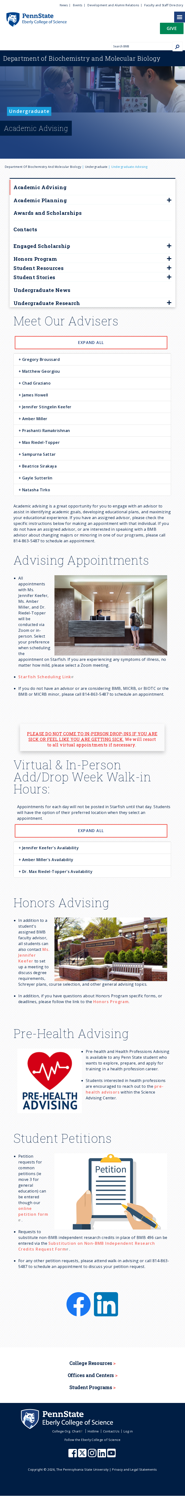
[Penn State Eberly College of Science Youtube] (112, 1455)
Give (172, 28)
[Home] (33, 14)
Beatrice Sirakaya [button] (39, 466)
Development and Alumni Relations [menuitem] (113, 5)
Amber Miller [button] (34, 418)
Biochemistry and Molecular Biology (82, 58)
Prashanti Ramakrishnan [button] (45, 430)
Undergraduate (96, 167)
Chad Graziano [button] (36, 383)
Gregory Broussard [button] (40, 359)
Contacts (25, 229)
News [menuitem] (64, 5)
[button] (172, 30)
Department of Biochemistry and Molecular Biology (43, 167)
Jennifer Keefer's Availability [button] (50, 847)
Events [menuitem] (77, 5)
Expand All (91, 342)
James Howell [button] (34, 395)
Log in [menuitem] (128, 1431)
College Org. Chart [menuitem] (66, 1431)
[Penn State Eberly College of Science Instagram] (93, 1455)
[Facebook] (79, 1295)
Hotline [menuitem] (93, 1431)
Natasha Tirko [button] (35, 489)
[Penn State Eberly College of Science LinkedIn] (102, 1455)
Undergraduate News (42, 290)
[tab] (92, 359)
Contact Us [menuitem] (111, 1431)
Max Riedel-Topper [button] (40, 442)
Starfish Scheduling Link (44, 676)
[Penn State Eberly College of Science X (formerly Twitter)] (83, 1455)
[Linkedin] (106, 1295)
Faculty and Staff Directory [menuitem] (163, 5)
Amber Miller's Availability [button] (47, 859)
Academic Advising (39, 187)
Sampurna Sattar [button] (38, 454)
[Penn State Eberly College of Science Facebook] (73, 1455)
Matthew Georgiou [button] (40, 371)
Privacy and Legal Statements (134, 1469)
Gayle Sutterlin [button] (36, 478)
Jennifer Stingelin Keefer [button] (46, 407)
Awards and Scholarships (47, 212)
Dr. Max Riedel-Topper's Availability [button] (56, 871)
